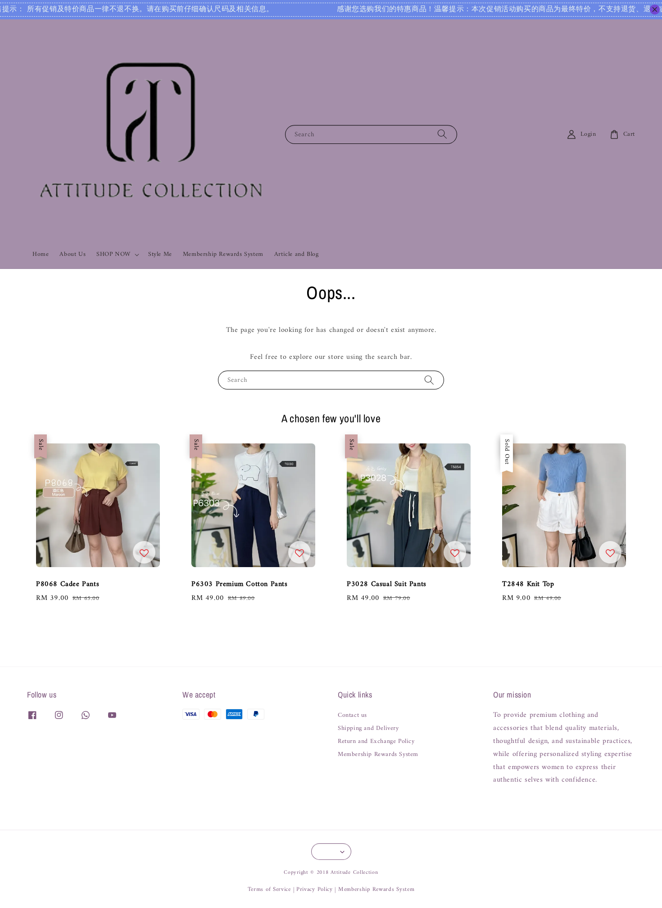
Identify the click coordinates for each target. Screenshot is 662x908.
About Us (72, 254)
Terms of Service (269, 889)
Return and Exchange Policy (376, 741)
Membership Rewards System (223, 254)
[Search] (442, 134)
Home (40, 254)
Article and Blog (296, 254)
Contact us (352, 716)
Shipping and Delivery (368, 728)
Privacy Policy (314, 889)
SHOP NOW (113, 254)
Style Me (160, 254)
